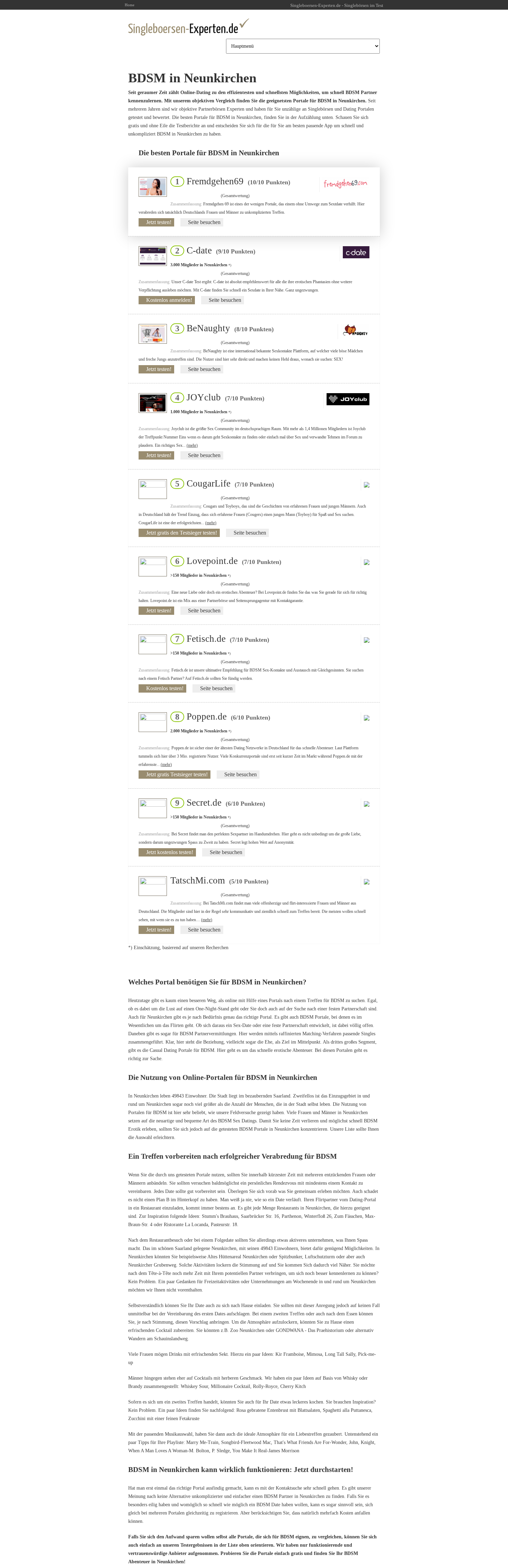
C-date (213, 250)
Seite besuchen (204, 222)
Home (129, 5)
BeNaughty (222, 328)
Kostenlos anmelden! (169, 300)
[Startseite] (188, 27)
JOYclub (217, 397)
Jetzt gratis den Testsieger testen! (181, 533)
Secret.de (218, 802)
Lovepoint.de (226, 561)
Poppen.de (220, 716)
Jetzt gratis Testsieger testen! (177, 774)
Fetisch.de (220, 638)
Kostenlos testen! (165, 688)
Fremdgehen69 (230, 181)
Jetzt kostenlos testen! (169, 852)
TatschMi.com (219, 880)
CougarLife (222, 483)
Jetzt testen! (158, 222)
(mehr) (192, 445)
